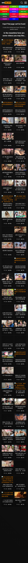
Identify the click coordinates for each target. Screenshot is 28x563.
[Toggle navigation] (25, 3)
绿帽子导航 (23, 11)
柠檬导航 (14, 6)
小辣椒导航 (23, 14)
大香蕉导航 (4, 14)
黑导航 (23, 6)
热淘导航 (14, 11)
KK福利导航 (4, 9)
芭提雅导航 (4, 11)
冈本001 (23, 16)
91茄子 (14, 19)
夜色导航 (23, 9)
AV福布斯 (5, 19)
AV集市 (14, 14)
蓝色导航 (5, 6)
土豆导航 (14, 9)
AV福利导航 (14, 16)
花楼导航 (5, 16)
